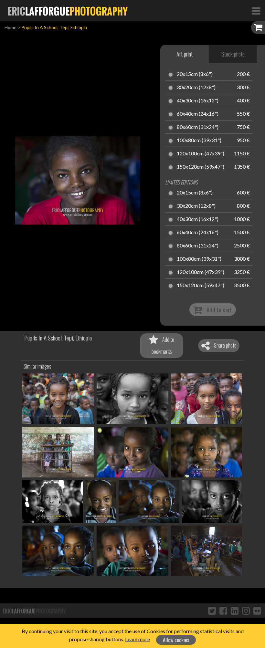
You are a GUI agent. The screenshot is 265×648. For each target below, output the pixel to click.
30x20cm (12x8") (196, 87)
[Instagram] (246, 610)
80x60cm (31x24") (197, 127)
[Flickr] (257, 610)
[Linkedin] (234, 610)
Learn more (137, 639)
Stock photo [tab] (233, 54)
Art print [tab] (184, 54)
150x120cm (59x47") (200, 167)
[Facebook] (223, 610)
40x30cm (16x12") (197, 100)
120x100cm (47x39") (200, 153)
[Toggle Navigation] (256, 10)
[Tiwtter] (212, 610)
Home (10, 27)
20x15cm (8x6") (195, 74)
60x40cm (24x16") (197, 114)
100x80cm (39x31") (199, 140)
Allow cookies (176, 640)
